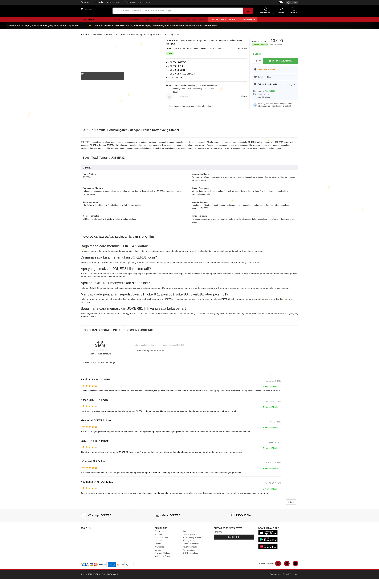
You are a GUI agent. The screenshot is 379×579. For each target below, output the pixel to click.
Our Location (146, 2)
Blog (184, 531)
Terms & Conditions (191, 544)
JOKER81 (117, 19)
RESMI (109, 34)
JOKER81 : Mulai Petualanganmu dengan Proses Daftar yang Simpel (148, 34)
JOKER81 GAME (174, 19)
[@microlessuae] (278, 563)
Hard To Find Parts (191, 534)
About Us (159, 534)
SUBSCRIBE (234, 537)
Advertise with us (190, 547)
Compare (184, 96)
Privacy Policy (189, 541)
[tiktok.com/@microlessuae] (295, 563)
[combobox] (292, 2)
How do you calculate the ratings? (101, 362)
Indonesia (92, 2)
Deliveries (159, 541)
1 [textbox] (256, 61)
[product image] (102, 76)
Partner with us (189, 550)
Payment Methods (162, 553)
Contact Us (159, 531)
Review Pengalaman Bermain (150, 350)
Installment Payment (163, 556)
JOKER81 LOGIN (248, 19)
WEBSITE (97, 34)
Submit (291, 502)
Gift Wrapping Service (192, 537)
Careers (158, 550)
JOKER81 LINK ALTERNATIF (223, 19)
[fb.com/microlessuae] (287, 563)
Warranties (159, 547)
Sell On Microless (190, 553)
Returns (158, 544)
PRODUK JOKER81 (153, 19)
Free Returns (131, 2)
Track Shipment (161, 537)
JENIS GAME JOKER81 (196, 19)
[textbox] (292, 2)
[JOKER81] (87, 9)
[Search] (248, 11)
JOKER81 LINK (133, 19)
